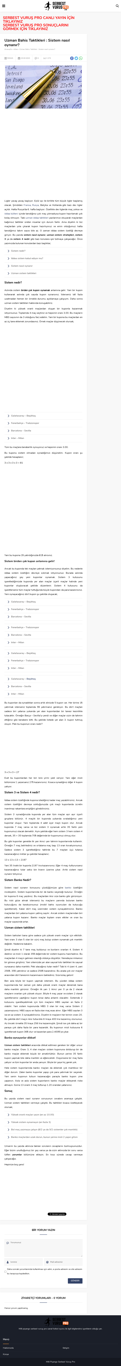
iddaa (15, 49)
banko (69, 888)
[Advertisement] (43, 133)
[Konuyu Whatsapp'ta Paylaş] (80, 58)
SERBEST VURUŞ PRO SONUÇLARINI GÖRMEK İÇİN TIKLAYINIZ (35, 27)
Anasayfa (8, 49)
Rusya (35, 205)
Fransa (27, 205)
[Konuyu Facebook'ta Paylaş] (72, 58)
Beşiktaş (31, 679)
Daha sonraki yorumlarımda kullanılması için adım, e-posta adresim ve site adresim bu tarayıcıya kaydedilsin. (44, 1271)
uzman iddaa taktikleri (37, 218)
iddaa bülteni (11, 214)
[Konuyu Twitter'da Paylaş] (76, 58)
